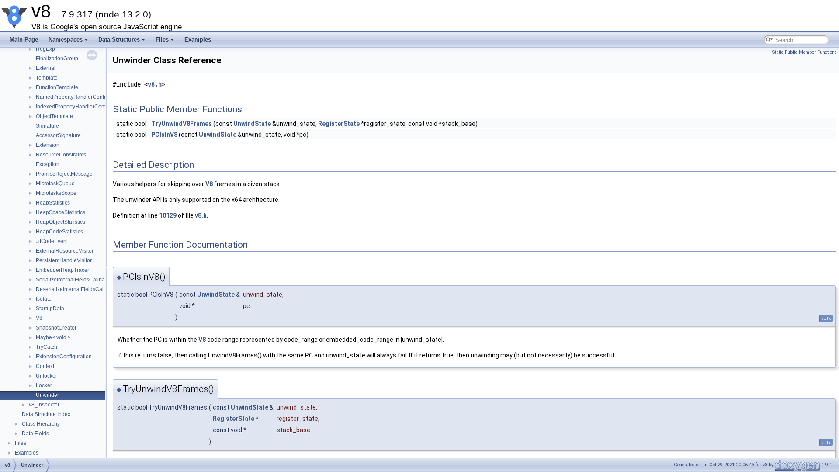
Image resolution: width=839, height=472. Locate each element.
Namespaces (66, 39)
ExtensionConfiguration (64, 357)
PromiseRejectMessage (64, 174)
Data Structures (119, 39)
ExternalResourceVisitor (65, 251)
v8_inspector (44, 405)
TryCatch (46, 347)
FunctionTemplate (57, 87)
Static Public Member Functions (804, 52)
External (45, 68)
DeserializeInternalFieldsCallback (76, 289)
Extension (47, 145)
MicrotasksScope (56, 193)
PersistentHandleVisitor (64, 260)
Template (47, 78)
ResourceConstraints (61, 155)
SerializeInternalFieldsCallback (73, 280)
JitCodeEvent (52, 241)
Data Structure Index (46, 414)
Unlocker (46, 376)
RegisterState (339, 123)
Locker (44, 385)
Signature (47, 126)
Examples (197, 39)
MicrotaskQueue (55, 183)
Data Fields (35, 433)
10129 (168, 215)
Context (45, 366)
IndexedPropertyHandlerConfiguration (81, 107)
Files (162, 39)
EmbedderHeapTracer (62, 270)
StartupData (50, 308)
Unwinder (47, 395)
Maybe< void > (53, 337)
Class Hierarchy (41, 424)
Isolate (44, 299)
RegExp (45, 49)
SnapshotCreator (56, 328)
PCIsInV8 (164, 134)
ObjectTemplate (54, 116)
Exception (47, 164)
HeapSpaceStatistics (60, 212)
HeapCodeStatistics (59, 232)
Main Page (24, 39)
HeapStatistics (53, 203)
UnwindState (252, 123)
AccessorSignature (58, 135)
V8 (39, 318)
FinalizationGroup (57, 59)
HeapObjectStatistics (60, 222)
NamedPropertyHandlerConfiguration (80, 97)
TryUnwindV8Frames (181, 123)
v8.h (155, 84)
